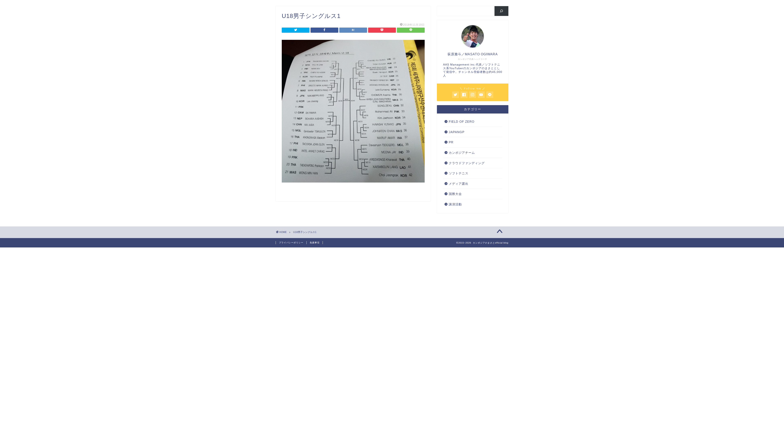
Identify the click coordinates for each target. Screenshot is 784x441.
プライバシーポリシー (291, 242)
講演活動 (455, 204)
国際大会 (455, 194)
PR (451, 142)
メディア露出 (458, 183)
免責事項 (315, 242)
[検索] (501, 11)
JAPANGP (456, 132)
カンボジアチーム (462, 152)
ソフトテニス (458, 173)
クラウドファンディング (467, 163)
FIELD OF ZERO (461, 121)
